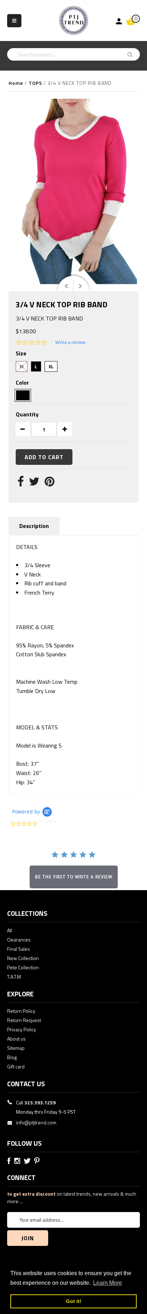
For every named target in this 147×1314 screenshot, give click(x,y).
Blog (12, 1057)
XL (51, 366)
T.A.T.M (14, 976)
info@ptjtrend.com (36, 1122)
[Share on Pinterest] (49, 483)
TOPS (35, 83)
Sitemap (16, 1048)
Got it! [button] (73, 1301)
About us (16, 1038)
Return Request (24, 1020)
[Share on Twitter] (34, 483)
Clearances (19, 939)
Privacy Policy (21, 1029)
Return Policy (21, 1011)
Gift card (16, 1066)
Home (16, 83)
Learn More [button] (107, 1283)
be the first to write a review (73, 877)
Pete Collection (23, 967)
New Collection (23, 958)
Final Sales (18, 949)
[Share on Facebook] (20, 483)
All (9, 930)
